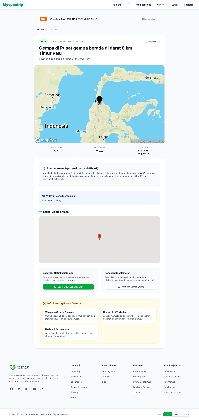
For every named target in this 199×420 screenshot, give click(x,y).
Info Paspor (169, 371)
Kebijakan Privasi (141, 387)
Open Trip (76, 371)
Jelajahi (116, 4)
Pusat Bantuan (140, 371)
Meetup (75, 392)
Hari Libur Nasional (173, 392)
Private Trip (76, 376)
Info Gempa (169, 382)
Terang (177, 414)
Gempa (44, 29)
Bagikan (152, 42)
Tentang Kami (108, 371)
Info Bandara (170, 387)
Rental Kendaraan (79, 387)
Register (188, 4)
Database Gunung (172, 376)
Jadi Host (106, 376)
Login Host (161, 4)
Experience (76, 382)
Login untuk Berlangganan (70, 287)
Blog (104, 382)
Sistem (168, 414)
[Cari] (129, 4)
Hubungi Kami (139, 376)
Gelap (186, 414)
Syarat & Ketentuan (142, 382)
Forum (74, 397)
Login (174, 4)
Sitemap (137, 392)
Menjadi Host (143, 4)
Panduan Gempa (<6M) (132, 286)
